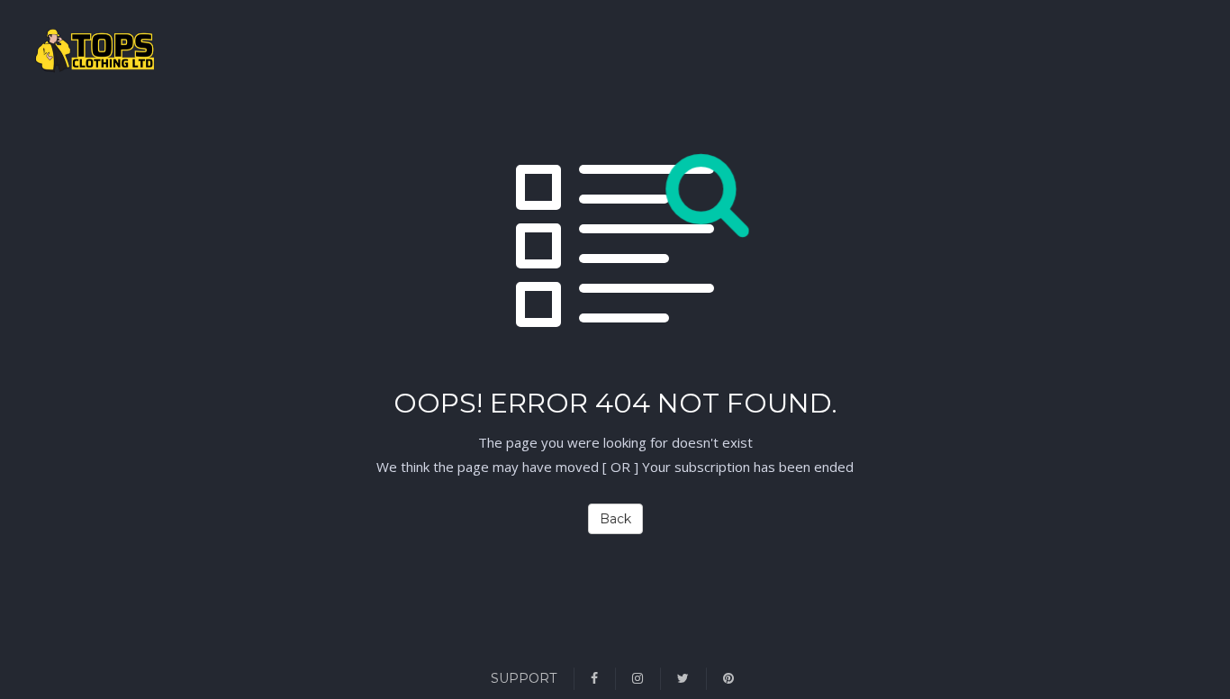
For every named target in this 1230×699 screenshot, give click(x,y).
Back (615, 519)
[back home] (49, 54)
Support (523, 678)
